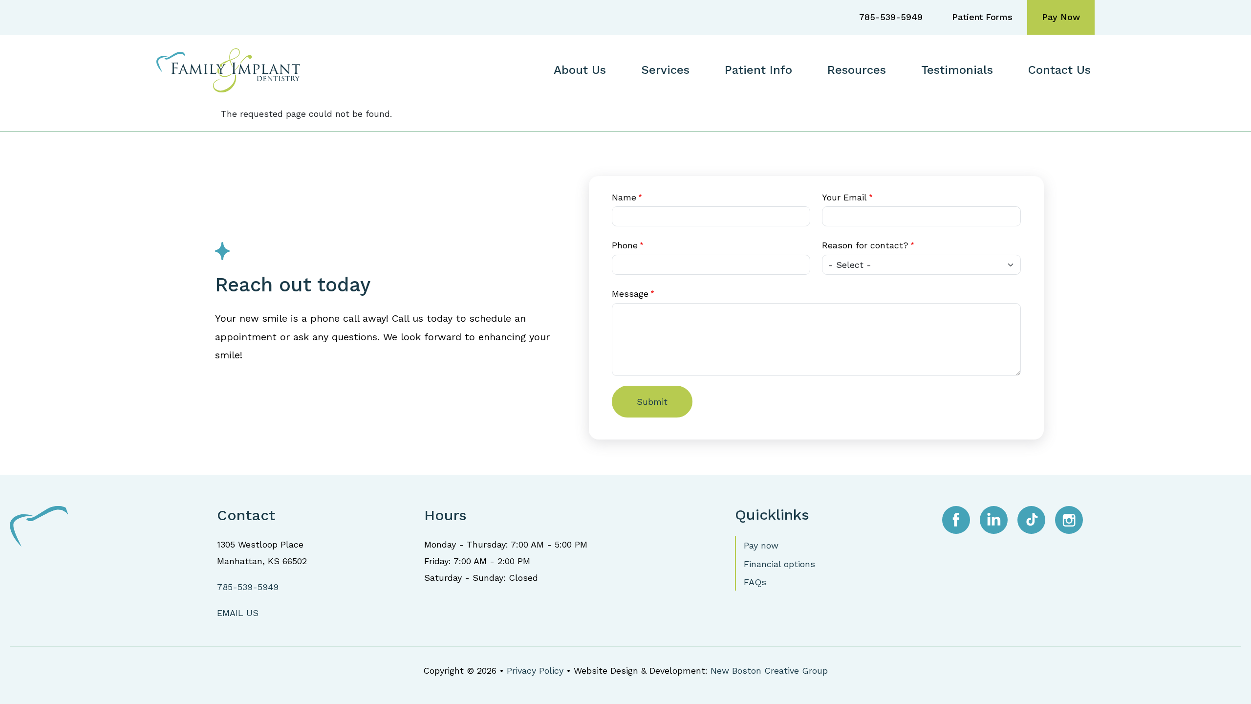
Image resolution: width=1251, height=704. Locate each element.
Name (624, 197)
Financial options (779, 564)
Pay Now (1061, 17)
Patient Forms (982, 17)
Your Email (844, 197)
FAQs (755, 582)
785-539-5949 (891, 17)
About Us (580, 70)
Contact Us (1059, 70)
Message (630, 293)
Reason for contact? (865, 245)
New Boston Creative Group (769, 670)
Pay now (761, 545)
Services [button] (665, 70)
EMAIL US (238, 613)
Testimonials (957, 70)
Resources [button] (856, 70)
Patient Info (758, 70)
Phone (625, 245)
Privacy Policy (535, 670)
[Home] (232, 69)
